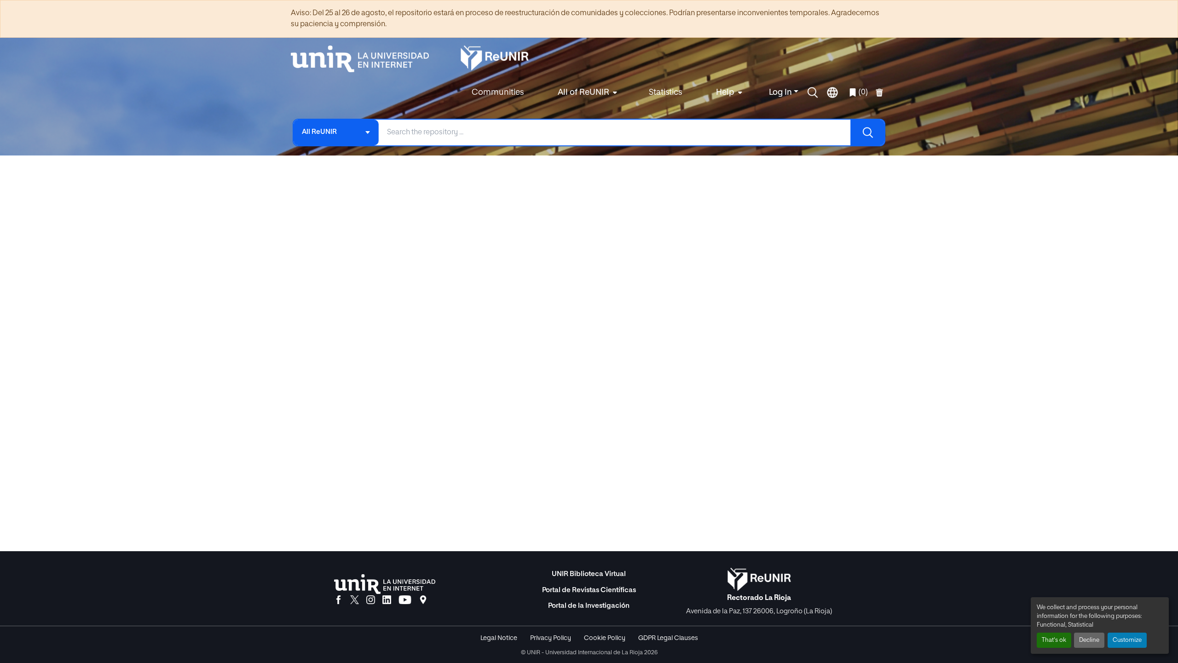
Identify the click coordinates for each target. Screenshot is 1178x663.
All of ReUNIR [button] (583, 92)
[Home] (364, 59)
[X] (354, 600)
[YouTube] (404, 600)
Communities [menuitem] (498, 92)
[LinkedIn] (386, 600)
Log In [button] (781, 92)
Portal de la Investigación (588, 605)
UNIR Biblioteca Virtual (589, 574)
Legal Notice (498, 638)
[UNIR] (384, 584)
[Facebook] (338, 600)
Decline (1089, 640)
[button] (812, 92)
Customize (1127, 640)
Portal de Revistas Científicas (589, 590)
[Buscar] (867, 132)
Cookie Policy (604, 638)
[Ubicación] (423, 600)
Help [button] (725, 92)
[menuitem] (586, 92)
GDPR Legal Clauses (668, 638)
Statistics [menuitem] (665, 92)
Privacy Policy (550, 638)
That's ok (1054, 640)
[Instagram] (370, 600)
